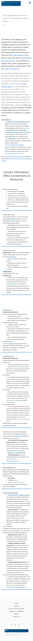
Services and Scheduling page (14, 400)
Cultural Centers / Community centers (19, 495)
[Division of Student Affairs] (11, 3)
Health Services (7, 310)
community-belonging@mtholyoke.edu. (16, 587)
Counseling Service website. (9, 425)
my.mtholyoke (18, 366)
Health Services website (14, 343)
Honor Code (26, 128)
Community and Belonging (10, 493)
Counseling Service (8, 356)
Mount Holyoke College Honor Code (14, 153)
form (24, 102)
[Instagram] (19, 625)
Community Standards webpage (12, 156)
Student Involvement (12, 69)
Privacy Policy (25, 634)
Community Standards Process (18, 158)
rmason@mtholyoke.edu (17, 482)
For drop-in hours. (11, 256)
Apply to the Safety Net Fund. (16, 453)
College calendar (17, 55)
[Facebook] (11, 625)
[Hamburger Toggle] (30, 3)
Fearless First (19, 436)
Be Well (23, 58)
